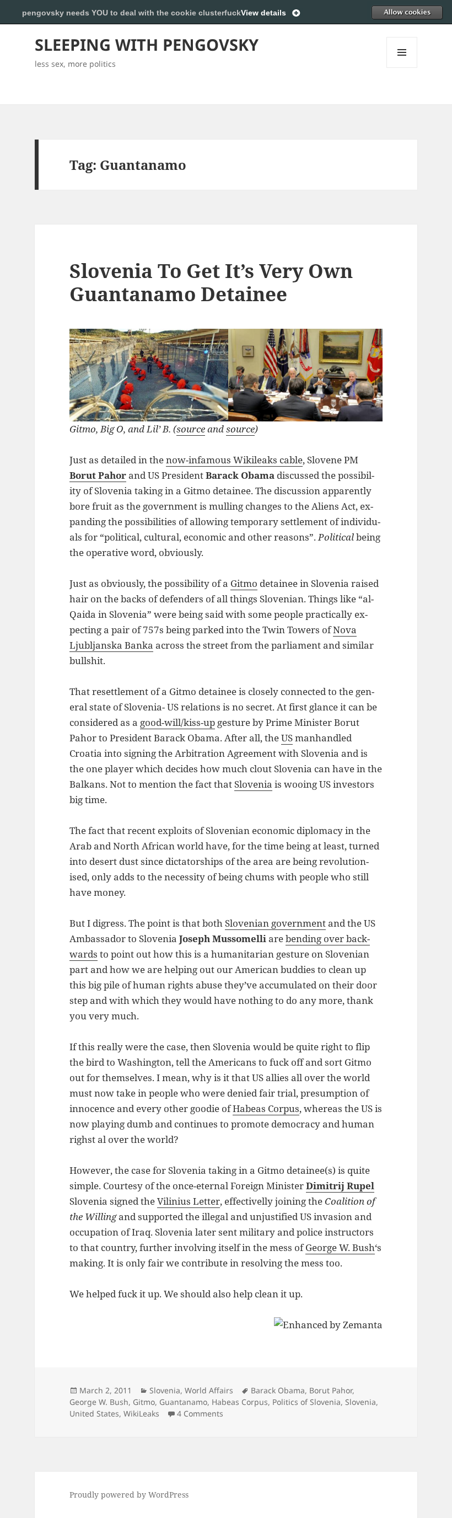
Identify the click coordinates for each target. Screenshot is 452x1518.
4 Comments (200, 1413)
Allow (406, 12)
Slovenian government (275, 923)
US (287, 737)
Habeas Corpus (266, 1108)
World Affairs (209, 1390)
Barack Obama (278, 1390)
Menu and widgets (402, 67)
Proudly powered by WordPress (129, 1494)
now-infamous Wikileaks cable (234, 459)
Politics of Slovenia (306, 1402)
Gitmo (243, 583)
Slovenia (253, 784)
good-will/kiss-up (177, 722)
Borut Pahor (97, 475)
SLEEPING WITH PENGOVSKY (147, 44)
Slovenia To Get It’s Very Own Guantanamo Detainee (211, 282)
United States (94, 1413)
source (190, 429)
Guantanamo (183, 1402)
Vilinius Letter (188, 1201)
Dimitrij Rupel (340, 1185)
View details (263, 12)
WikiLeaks (141, 1413)
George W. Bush (340, 1247)
